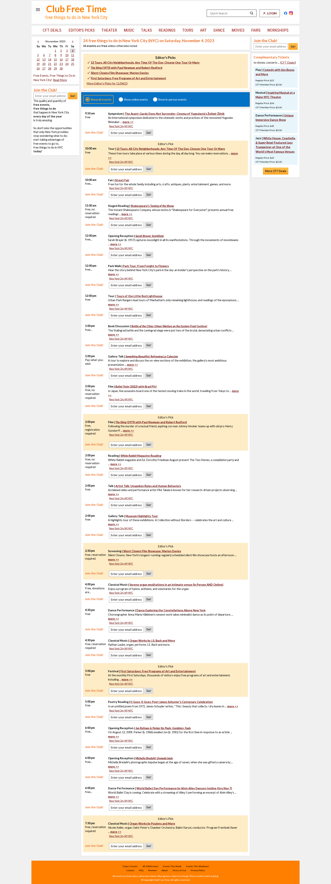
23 (61, 64)
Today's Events (130, 866)
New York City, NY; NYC (121, 126)
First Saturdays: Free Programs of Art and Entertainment (128, 78)
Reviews (152, 870)
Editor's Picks (82, 30)
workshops (277, 30)
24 (66, 64)
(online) (169, 326)
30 (61, 68)
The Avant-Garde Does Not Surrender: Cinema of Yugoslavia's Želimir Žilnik (174, 113)
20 (43, 64)
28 (49, 68)
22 (55, 64)
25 (72, 64)
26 (38, 68)
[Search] (252, 13)
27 (43, 68)
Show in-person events (172, 99)
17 (66, 59)
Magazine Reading (141, 455)
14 (49, 59)
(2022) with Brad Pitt (136, 386)
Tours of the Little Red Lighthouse (139, 296)
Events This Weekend (197, 866)
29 (55, 68)
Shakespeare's (152, 205)
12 (38, 59)
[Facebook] (285, 13)
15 (55, 59)
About (164, 870)
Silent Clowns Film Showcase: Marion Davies (120, 73)
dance (219, 30)
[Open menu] (38, 9)
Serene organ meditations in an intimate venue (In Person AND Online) (176, 584)
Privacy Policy (198, 870)
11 (72, 55)
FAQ (141, 870)
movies (238, 30)
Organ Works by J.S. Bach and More (152, 640)
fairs (256, 30)
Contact (130, 870)
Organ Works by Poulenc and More (152, 823)
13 (43, 59)
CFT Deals (52, 30)
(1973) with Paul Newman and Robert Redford (126, 67)
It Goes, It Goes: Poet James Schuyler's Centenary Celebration (171, 702)
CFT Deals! (288, 62)
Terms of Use (179, 870)
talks (146, 30)
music (129, 30)
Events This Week (172, 866)
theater (109, 30)
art (203, 30)
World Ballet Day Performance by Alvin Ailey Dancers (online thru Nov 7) (184, 788)
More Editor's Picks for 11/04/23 (107, 83)
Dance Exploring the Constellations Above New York (171, 610)
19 (38, 64)
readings (167, 30)
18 (72, 59)
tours (187, 30)
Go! (72, 96)
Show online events (136, 99)
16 (61, 59)
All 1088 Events (150, 866)
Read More (60, 80)
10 (66, 55)
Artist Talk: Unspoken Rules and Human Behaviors (148, 486)
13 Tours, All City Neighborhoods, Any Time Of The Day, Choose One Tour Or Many (145, 62)
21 (49, 64)
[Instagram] (291, 13)
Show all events (101, 99)
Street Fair (122, 180)
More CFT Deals (275, 171)
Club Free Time (76, 8)
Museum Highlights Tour (141, 516)
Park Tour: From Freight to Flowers (146, 266)
